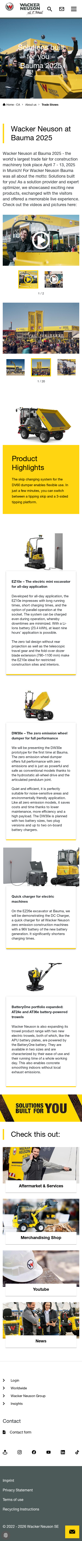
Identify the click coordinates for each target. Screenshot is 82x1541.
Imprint (8, 1480)
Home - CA (13, 104)
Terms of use (13, 1499)
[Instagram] (20, 1452)
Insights (16, 1403)
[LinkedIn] (63, 1452)
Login (14, 1380)
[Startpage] (24, 9)
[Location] (5, 1452)
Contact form (20, 1432)
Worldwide (18, 1388)
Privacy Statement (18, 1490)
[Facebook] (34, 1452)
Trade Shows (50, 105)
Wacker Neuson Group (28, 1396)
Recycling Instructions (21, 1509)
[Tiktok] (77, 1452)
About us (30, 104)
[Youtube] (48, 1452)
